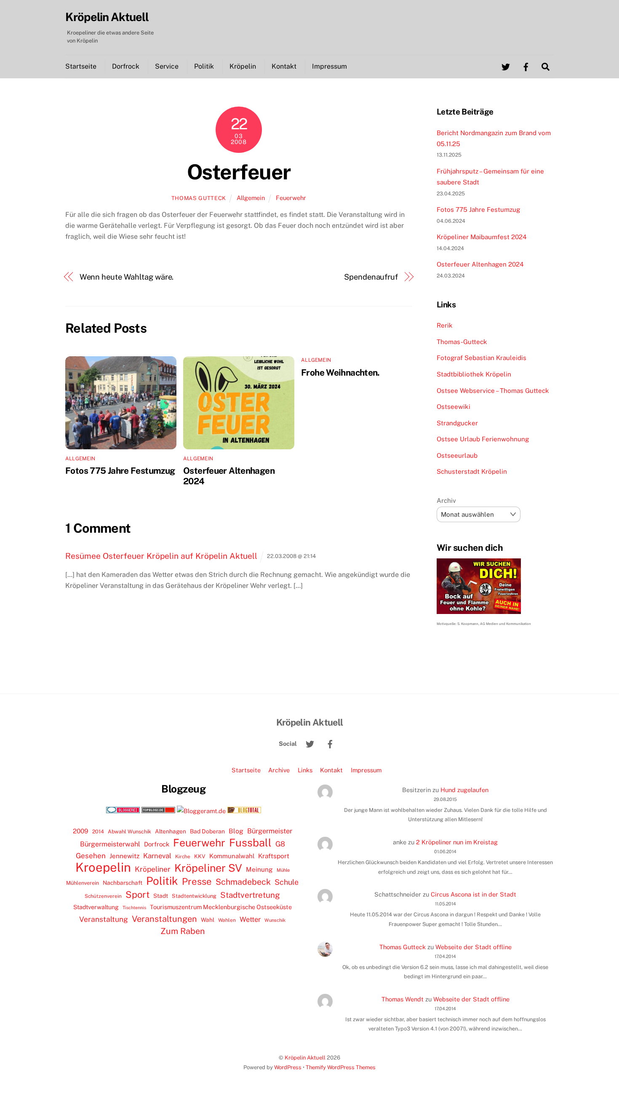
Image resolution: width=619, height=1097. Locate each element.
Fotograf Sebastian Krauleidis (481, 357)
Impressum (329, 66)
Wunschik (274, 920)
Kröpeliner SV (208, 867)
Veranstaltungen (164, 919)
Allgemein (251, 197)
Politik (204, 66)
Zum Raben (182, 931)
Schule (287, 882)
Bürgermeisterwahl (110, 844)
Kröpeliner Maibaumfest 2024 (482, 236)
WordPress (287, 1067)
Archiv (446, 500)
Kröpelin (242, 66)
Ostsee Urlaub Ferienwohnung (483, 439)
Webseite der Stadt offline (473, 946)
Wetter (250, 919)
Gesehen (91, 855)
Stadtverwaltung (96, 907)
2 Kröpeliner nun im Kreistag (457, 842)
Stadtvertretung (250, 894)
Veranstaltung (103, 919)
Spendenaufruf (371, 276)
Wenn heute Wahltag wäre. (127, 276)
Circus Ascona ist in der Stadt (473, 894)
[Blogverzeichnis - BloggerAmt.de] (201, 810)
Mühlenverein (82, 883)
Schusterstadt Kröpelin (472, 471)
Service (167, 66)
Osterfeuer (239, 172)
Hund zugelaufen (464, 789)
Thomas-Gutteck (462, 341)
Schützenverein (103, 896)
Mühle (283, 870)
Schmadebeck (243, 881)
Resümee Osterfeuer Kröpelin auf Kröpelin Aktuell (161, 556)
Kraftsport (273, 855)
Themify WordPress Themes (341, 1067)
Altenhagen (170, 831)
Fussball (250, 842)
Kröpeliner (153, 869)
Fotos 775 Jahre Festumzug (120, 470)
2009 (80, 831)
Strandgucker (457, 423)
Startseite (80, 66)
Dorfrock (125, 66)
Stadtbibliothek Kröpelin (474, 374)
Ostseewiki (453, 406)
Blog (236, 831)
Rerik (445, 325)
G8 (280, 844)
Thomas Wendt (403, 999)
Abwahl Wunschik (129, 831)
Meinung (259, 869)
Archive (279, 770)
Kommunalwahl (231, 855)
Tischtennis (134, 907)
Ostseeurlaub (457, 455)
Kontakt (284, 66)
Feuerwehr (291, 197)
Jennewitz (124, 855)
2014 (98, 831)
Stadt (160, 895)
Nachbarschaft (122, 882)
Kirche (182, 856)
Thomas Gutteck (198, 198)
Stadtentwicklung (194, 896)
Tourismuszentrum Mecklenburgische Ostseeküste (221, 906)
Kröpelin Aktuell (305, 1057)
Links (305, 770)
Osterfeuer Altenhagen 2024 (480, 264)
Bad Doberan (207, 831)
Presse (197, 881)
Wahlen (227, 920)
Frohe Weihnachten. (340, 372)
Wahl (207, 919)
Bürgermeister (269, 831)
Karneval (157, 855)
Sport (137, 894)
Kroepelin (103, 867)
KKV (199, 856)
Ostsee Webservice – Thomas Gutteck (493, 390)
